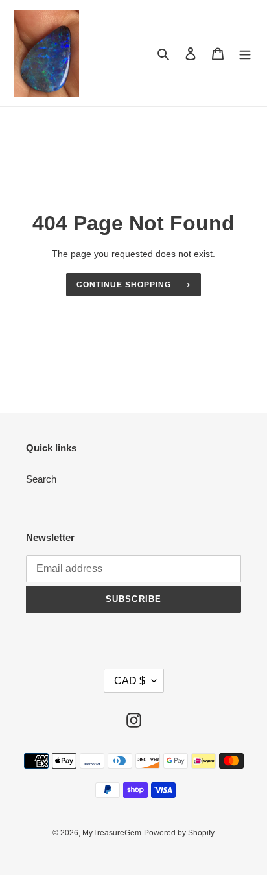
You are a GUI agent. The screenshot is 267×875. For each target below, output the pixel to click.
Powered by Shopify (179, 832)
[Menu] (245, 53)
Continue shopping (123, 284)
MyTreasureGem (111, 832)
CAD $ (129, 680)
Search (41, 479)
